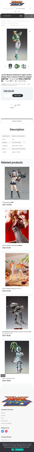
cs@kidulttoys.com (5, 440)
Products (3, 415)
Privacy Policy (4, 420)
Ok (13, 449)
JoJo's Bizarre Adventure (15, 84)
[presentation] (5, 66)
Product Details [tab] (17, 121)
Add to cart (17, 95)
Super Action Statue (12, 85)
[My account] (15, 12)
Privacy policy (19, 449)
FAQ (2, 418)
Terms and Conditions (6, 423)
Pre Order (23, 84)
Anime (8, 84)
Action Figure (4, 85)
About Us (3, 413)
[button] (30, 31)
